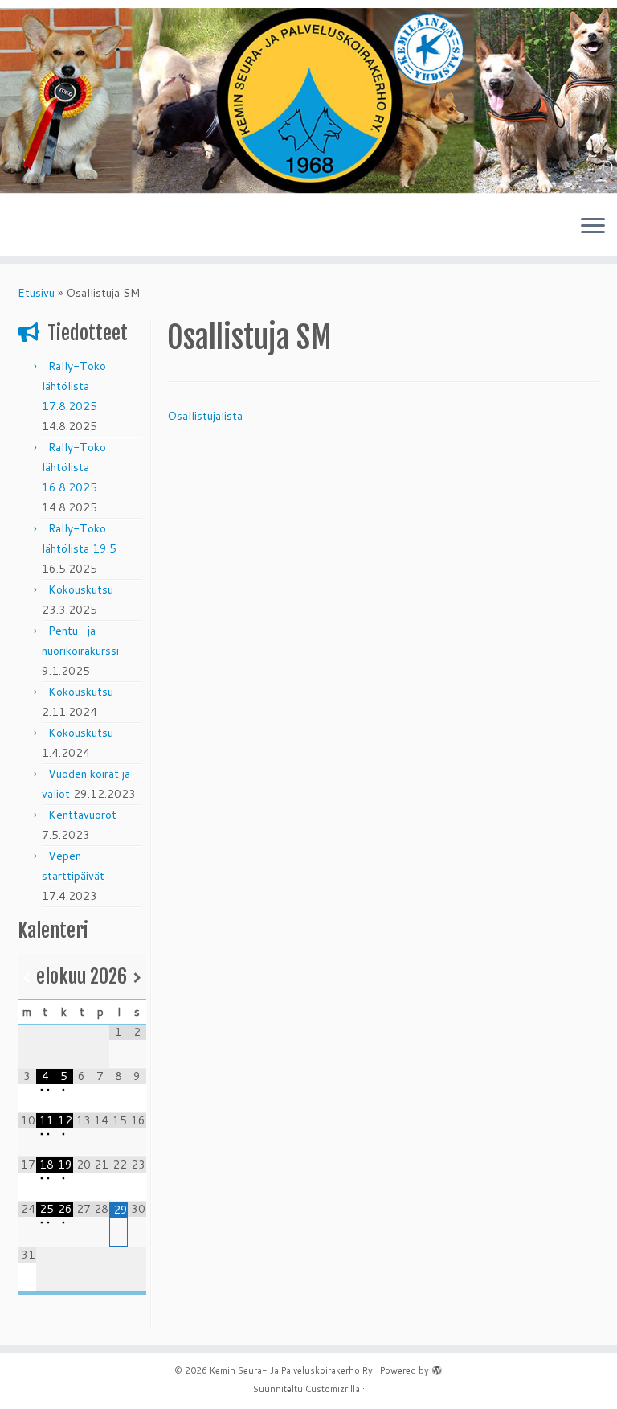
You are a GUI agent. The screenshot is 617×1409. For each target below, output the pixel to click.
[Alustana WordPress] (437, 1367)
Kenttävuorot (82, 815)
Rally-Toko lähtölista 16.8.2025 (74, 467)
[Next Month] (137, 977)
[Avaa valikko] (593, 227)
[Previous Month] (27, 977)
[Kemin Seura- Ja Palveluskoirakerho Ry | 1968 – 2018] (308, 101)
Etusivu (36, 293)
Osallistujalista (205, 416)
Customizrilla (332, 1388)
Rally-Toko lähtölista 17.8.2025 (74, 386)
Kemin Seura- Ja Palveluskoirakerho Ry (291, 1370)
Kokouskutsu (80, 589)
